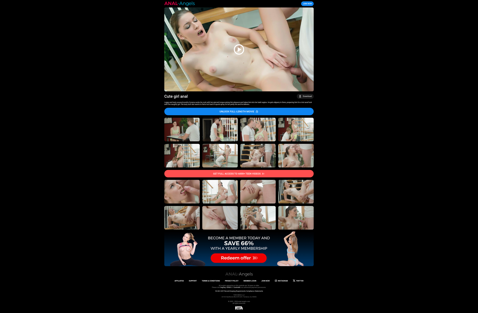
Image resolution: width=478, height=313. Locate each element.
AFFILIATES (179, 281)
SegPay (223, 287)
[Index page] (179, 3)
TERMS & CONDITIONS (211, 281)
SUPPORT (193, 281)
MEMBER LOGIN (249, 281)
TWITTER (299, 281)
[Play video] (239, 49)
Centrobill (237, 287)
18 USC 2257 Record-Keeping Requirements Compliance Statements (239, 291)
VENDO (229, 287)
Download (307, 96)
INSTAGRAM (283, 281)
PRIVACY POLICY (232, 281)
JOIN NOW (307, 4)
